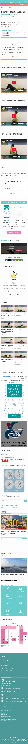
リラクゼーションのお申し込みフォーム (13, 694)
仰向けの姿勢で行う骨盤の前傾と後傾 (13, 47)
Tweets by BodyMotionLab (7, 585)
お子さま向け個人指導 (7, 670)
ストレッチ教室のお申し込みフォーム (12, 688)
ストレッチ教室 (5, 660)
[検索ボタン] (26, 1)
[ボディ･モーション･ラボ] (14, 1)
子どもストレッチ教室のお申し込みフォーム (14, 698)
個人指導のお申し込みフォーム (11, 691)
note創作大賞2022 (6, 376)
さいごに (6, 54)
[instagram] (15, 294)
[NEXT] (25, 623)
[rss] (17, 737)
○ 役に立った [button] (13, 188)
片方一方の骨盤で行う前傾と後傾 (12, 52)
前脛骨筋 (12, 505)
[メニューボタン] (1, 1)
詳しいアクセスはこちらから (8, 720)
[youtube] (18, 294)
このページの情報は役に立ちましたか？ (15, 56)
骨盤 (11, 14)
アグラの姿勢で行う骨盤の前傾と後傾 (13, 49)
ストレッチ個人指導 (6, 662)
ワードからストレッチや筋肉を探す (10, 507)
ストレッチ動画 (5, 14)
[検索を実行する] (25, 501)
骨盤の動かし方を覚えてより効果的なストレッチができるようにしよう (18, 34)
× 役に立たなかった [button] (13, 193)
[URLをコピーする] (21, 260)
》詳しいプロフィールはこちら (14, 291)
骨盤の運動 (16, 14)
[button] (6, 260)
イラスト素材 (4, 495)
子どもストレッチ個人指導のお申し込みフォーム (15, 701)
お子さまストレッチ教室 (7, 668)
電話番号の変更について (7, 685)
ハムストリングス (5, 505)
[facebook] (10, 294)
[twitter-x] (13, 294)
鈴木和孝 (14, 279)
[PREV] (2, 623)
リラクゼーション (6, 665)
